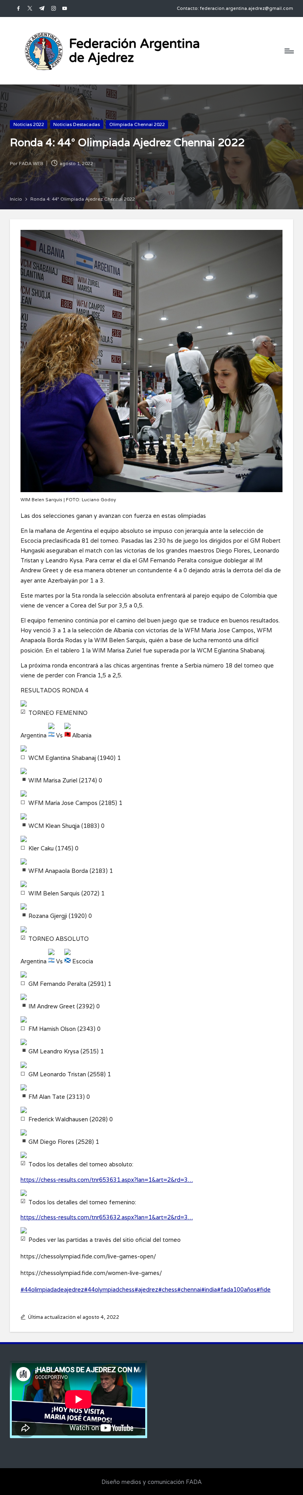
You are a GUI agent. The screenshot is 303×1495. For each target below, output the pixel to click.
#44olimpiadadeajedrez (52, 1289)
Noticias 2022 (28, 124)
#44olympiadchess (109, 1289)
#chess (167, 1289)
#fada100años (236, 1289)
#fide (263, 1289)
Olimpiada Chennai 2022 (137, 124)
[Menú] (288, 50)
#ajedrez (146, 1289)
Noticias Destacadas (76, 124)
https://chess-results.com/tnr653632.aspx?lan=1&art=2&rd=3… (107, 1217)
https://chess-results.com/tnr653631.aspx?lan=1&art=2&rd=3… (107, 1179)
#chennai (189, 1289)
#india (209, 1289)
